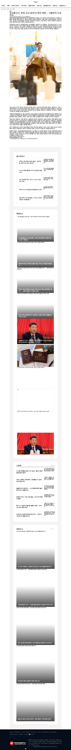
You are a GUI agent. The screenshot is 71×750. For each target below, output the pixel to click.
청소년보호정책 (53, 732)
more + (52, 465)
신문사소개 (11, 732)
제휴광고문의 (17, 732)
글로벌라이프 (47, 5)
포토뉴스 (55, 5)
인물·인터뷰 (31, 5)
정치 (5, 9)
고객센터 (26, 734)
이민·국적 (23, 5)
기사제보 (23, 732)
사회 (11, 9)
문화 (14, 9)
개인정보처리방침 (45, 732)
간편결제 (28, 732)
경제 (8, 9)
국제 (8, 5)
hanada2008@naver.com (15, 137)
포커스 (3, 5)
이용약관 (39, 732)
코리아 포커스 (15, 5)
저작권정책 (21, 734)
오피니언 (39, 5)
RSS (33, 734)
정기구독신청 (33, 732)
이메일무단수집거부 (13, 734)
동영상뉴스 (62, 5)
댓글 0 (27, 17)
